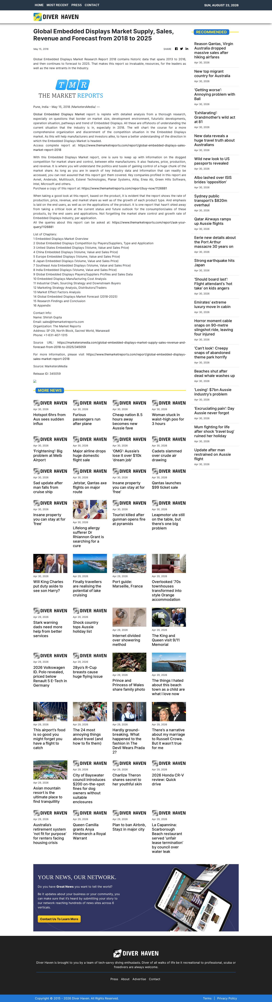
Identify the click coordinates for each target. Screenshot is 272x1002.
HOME (39, 5)
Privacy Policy (227, 998)
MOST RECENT (57, 5)
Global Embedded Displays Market (59, 114)
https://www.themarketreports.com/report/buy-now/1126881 (124, 188)
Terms (207, 998)
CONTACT (92, 5)
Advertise (139, 979)
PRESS (76, 5)
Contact (154, 979)
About (125, 979)
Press (114, 979)
